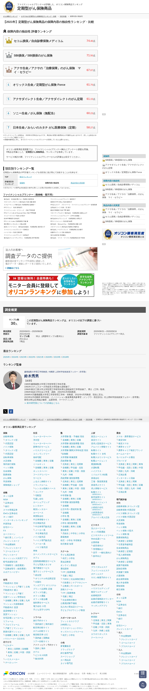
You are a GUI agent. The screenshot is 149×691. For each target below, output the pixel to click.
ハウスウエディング (100, 588)
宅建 (65, 575)
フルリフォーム (12, 624)
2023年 (23, 357)
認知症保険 (121, 568)
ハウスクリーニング (42, 450)
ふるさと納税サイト (42, 481)
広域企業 (122, 474)
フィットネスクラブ (70, 621)
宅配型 (38, 495)
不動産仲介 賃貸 (10, 607)
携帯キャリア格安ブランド (130, 450)
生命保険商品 (122, 548)
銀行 (7, 506)
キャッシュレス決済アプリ (15, 558)
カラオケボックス (99, 634)
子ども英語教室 (68, 555)
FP (64, 572)
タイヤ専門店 (67, 663)
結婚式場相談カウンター (102, 599)
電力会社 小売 (39, 606)
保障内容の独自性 (111, 181)
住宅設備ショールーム (13, 618)
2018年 (65, 357)
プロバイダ (121, 461)
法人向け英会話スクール (72, 607)
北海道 (66, 464)
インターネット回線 (125, 478)
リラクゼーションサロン (72, 628)
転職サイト (96, 450)
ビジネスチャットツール (102, 535)
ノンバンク (18, 537)
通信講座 (65, 568)
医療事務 (71, 572)
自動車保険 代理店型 (125, 510)
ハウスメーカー (12, 659)
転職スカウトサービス (101, 457)
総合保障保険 (122, 579)
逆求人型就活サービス (101, 443)
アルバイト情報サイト (101, 447)
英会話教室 (66, 562)
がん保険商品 (122, 558)
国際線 (46, 638)
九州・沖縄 (68, 474)
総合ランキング (26, 177)
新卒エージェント (99, 503)
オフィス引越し (40, 592)
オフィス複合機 (40, 599)
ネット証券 (8, 496)
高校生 (66, 533)
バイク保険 (8, 447)
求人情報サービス (99, 488)
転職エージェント (99, 461)
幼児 (65, 558)
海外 (43, 648)
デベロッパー (11, 662)
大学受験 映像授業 (69, 457)
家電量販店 (66, 646)
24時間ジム (66, 624)
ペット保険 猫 (122, 534)
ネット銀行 (8, 517)
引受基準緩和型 (125, 544)
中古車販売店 (39, 523)
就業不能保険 (122, 565)
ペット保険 (8, 467)
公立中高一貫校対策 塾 (71, 509)
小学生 (82, 533)
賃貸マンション (10, 614)
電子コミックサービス (43, 571)
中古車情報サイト (41, 519)
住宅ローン (8, 527)
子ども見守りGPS (41, 609)
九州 (28, 600)
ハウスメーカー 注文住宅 (14, 639)
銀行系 (8, 537)
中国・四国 (25, 652)
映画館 (94, 617)
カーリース (38, 513)
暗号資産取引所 (10, 562)
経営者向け (98, 545)
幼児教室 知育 (67, 544)
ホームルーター (123, 454)
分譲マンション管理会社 (14, 597)
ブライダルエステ (99, 567)
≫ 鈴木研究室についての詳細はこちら (42, 403)
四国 (120, 471)
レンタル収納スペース (45, 488)
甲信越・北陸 (77, 467)
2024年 (15, 357)
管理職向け (98, 549)
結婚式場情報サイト (100, 602)
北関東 (17, 649)
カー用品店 (66, 660)
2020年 (48, 357)
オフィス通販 (39, 596)
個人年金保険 (122, 582)
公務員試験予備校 (69, 603)
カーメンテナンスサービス (45, 554)
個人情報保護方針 (60, 674)
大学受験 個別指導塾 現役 (72, 443)
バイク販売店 (39, 537)
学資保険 (7, 481)
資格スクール (67, 589)
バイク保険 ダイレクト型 (127, 513)
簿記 (71, 575)
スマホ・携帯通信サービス (128, 436)
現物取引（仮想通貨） (15, 565)
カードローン (9, 534)
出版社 (38, 582)
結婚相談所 (96, 595)
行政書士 (67, 582)
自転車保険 (8, 457)
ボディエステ (97, 574)
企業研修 (95, 542)
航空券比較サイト (41, 627)
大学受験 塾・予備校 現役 (72, 436)
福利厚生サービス (41, 602)
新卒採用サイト (98, 498)
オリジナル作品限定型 (45, 578)
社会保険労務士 (78, 579)
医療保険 (7, 474)
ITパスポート (77, 586)
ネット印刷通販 (98, 532)
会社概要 (31, 674)
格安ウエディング (99, 592)
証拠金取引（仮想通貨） (16, 568)
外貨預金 (7, 523)
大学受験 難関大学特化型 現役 (74, 450)
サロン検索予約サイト (101, 577)
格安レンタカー (40, 509)
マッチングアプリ (99, 606)
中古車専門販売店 (43, 526)
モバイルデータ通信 (125, 457)
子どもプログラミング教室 (73, 610)
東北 (10, 649)
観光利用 (39, 659)
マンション (10, 586)
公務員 (66, 586)
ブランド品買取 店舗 (42, 589)
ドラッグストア (68, 649)
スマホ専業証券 (10, 510)
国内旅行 (39, 624)
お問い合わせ (74, 674)
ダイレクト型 (11, 440)
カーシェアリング (41, 502)
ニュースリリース (44, 674)
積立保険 (120, 589)
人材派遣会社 (97, 513)
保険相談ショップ (11, 485)
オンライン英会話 (69, 565)
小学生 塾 (65, 516)
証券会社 (9, 503)
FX (4, 530)
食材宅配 (37, 457)
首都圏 (8, 600)
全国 (107, 630)
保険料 (22, 183)
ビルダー (9, 645)
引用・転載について (89, 674)
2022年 (32, 357)
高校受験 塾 (66, 461)
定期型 (130, 541)
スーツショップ (68, 656)
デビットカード (10, 555)
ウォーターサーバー (42, 436)
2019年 (57, 357)
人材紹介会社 (97, 508)
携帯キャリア (124, 447)
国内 (37, 648)
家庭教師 (65, 537)
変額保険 (120, 586)
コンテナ (39, 492)
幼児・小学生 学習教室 (71, 540)
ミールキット (39, 464)
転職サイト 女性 (98, 454)
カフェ (36, 558)
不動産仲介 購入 (10, 590)
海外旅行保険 (9, 464)
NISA (5, 499)
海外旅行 (49, 624)
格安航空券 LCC (40, 634)
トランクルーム (40, 485)
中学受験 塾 (66, 495)
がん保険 (7, 478)
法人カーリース (98, 528)
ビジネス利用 (41, 655)
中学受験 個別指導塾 (70, 502)
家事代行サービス (41, 447)
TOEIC (66, 579)
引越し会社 (38, 499)
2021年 (40, 357)
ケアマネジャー (80, 582)
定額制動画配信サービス (44, 561)
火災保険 (7, 461)
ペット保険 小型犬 (124, 530)
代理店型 (9, 443)
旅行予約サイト (40, 620)
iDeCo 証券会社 (10, 513)
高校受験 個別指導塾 (70, 478)
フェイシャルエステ (100, 570)
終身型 (121, 541)
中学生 (74, 533)
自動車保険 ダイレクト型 (127, 506)
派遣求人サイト (98, 485)
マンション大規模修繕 (13, 604)
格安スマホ (123, 443)
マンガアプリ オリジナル (44, 585)
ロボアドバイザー (11, 572)
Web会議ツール (98, 539)
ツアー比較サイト (41, 641)
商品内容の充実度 (78, 183)
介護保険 (120, 575)
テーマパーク (97, 637)
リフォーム (8, 621)
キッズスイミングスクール (72, 632)
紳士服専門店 (67, 653)
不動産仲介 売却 (10, 583)
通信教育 (65, 530)
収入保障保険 (124, 555)
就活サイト (96, 440)
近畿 (21, 600)
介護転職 (95, 467)
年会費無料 (10, 544)
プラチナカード (128, 646)
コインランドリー (41, 454)
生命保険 (7, 471)
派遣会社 (95, 478)
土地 (28, 586)
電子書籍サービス (41, 568)
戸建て (20, 586)
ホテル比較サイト (41, 631)
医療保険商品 (122, 537)
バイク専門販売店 (43, 540)
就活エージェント (99, 436)
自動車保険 (8, 436)
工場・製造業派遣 (99, 481)
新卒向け (97, 556)
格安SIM (122, 440)
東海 (15, 600)
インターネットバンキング (15, 520)
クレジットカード (11, 541)
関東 (109, 620)
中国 (141, 467)
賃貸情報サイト (10, 611)
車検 (35, 551)
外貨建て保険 (122, 572)
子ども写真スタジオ (42, 564)
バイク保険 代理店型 (125, 517)
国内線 (38, 638)
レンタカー (38, 506)
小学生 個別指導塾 (69, 523)
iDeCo (119, 612)
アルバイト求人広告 (100, 517)
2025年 (6, 357)
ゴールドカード (12, 551)
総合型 (38, 575)
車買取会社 (38, 516)
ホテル (36, 652)
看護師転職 (96, 464)
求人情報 (103, 674)
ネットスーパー (40, 471)
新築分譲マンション (12, 631)
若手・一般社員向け (102, 552)
